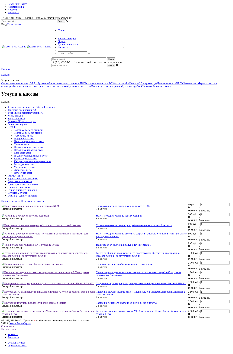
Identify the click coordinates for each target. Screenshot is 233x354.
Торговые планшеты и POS (99, 83)
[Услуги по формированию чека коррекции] (26, 215)
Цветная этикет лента (79, 86)
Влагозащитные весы (25, 158)
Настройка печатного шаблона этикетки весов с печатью (127, 302)
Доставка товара (16, 342)
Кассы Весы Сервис (20, 323)
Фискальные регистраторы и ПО (66, 83)
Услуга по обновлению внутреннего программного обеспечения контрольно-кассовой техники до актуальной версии (138, 254)
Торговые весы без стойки (28, 132)
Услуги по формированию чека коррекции (119, 215)
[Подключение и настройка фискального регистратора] (32, 264)
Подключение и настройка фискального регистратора (125, 264)
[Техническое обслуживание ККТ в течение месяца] (30, 244)
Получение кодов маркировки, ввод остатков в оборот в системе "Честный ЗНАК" (141, 283)
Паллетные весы (23, 172)
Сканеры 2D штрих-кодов (143, 83)
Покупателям (8, 329)
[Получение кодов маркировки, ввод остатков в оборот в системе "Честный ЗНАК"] (48, 283)
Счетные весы (21, 144)
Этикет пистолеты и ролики (106, 86)
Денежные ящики (166, 83)
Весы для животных (25, 164)
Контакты (13, 334)
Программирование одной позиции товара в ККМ (123, 206)
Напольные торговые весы (28, 147)
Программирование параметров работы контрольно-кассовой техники (134, 225)
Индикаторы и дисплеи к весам (31, 155)
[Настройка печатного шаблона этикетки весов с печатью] (34, 302)
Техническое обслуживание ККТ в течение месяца (123, 244)
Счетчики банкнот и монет (156, 86)
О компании (8, 326)
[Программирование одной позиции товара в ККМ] (30, 206)
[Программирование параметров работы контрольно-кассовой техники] (41, 225)
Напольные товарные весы (28, 150)
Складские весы (22, 170)
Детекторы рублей (132, 86)
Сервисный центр (17, 345)
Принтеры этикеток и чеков (53, 86)
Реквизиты (13, 337)
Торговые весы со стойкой (28, 130)
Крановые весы (22, 152)
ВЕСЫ (180, 83)
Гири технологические (25, 86)
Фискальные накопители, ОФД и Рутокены (24, 83)
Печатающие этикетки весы (29, 141)
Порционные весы (24, 138)
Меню (61, 30)
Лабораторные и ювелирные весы (32, 161)
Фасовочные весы (23, 135)
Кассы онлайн (121, 83)
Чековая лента (191, 83)
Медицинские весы (24, 167)
